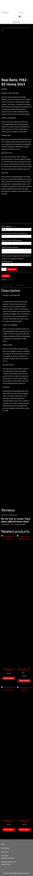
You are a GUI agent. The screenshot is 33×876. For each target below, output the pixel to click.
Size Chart (4, 852)
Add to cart (12, 269)
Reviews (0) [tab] (20, 285)
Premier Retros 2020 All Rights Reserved (16, 873)
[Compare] (17, 18)
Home (3, 27)
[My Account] (14, 18)
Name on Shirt (12, 240)
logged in (12, 524)
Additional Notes (10, 247)
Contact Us (4, 855)
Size (7, 226)
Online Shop (5, 848)
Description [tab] (7, 285)
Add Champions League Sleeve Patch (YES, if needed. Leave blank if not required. (16, 258)
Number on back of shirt (14, 233)
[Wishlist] (15, 18)
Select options (8, 678)
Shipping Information (7, 858)
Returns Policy (5, 864)
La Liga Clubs (10, 27)
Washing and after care (8, 862)
